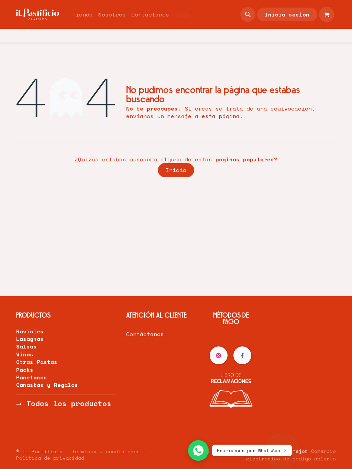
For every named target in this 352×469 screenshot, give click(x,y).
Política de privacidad (50, 457)
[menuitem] (82, 14)
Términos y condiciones (106, 451)
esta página (221, 116)
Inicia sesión (287, 14)
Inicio (176, 170)
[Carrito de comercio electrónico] (326, 14)
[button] (247, 14)
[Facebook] (242, 355)
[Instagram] (219, 355)
